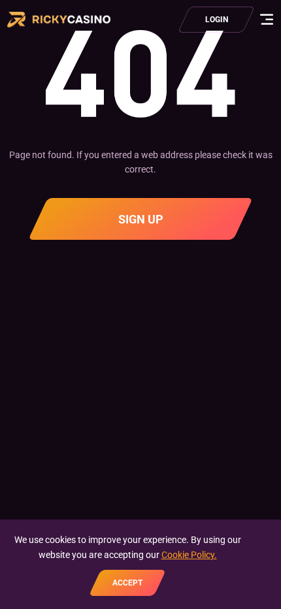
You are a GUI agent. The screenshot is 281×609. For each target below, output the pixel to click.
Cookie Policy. (189, 555)
